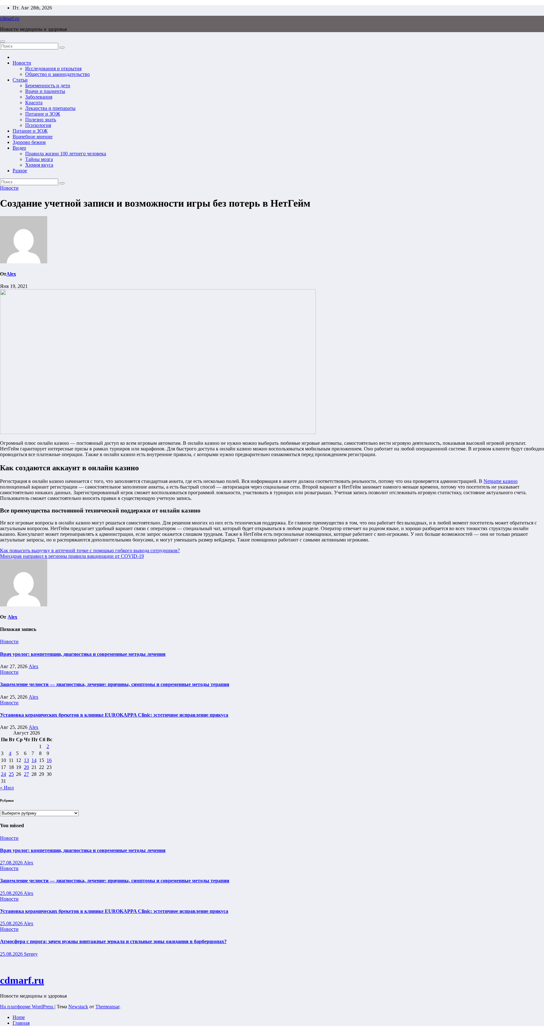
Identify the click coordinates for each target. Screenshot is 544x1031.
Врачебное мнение (33, 136)
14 (34, 760)
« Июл (7, 787)
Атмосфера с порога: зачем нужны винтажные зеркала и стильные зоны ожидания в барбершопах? (113, 941)
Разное (20, 170)
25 (11, 774)
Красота (33, 102)
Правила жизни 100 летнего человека (65, 153)
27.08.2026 (12, 862)
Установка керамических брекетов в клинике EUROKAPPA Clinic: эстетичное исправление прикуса (114, 715)
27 (26, 774)
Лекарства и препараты (50, 108)
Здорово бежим (29, 142)
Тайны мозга (39, 159)
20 (26, 767)
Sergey (31, 954)
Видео (19, 148)
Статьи (20, 80)
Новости (22, 63)
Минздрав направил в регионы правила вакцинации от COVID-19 (72, 556)
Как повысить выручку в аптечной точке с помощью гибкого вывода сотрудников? (90, 550)
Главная (21, 1023)
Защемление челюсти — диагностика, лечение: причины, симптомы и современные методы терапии (114, 684)
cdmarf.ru (9, 18)
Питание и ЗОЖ (42, 114)
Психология (38, 125)
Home (19, 1017)
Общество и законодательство (57, 74)
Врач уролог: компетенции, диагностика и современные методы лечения (83, 654)
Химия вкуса (39, 165)
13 (26, 760)
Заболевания (38, 97)
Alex (11, 274)
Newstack (78, 1006)
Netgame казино (501, 481)
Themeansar (107, 1006)
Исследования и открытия (53, 68)
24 (3, 774)
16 (49, 760)
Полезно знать (40, 119)
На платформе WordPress (27, 1006)
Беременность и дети (47, 85)
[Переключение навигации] (2, 42)
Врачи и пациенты (45, 91)
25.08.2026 (12, 893)
